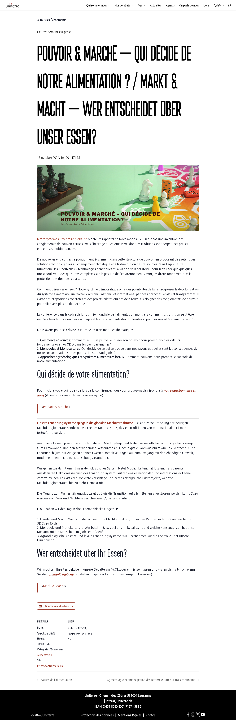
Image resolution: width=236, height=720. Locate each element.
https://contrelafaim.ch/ (50, 665)
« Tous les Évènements (51, 20)
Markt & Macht (53, 585)
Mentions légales (129, 715)
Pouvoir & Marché (56, 406)
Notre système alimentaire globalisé (62, 239)
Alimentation (44, 654)
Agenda (170, 5)
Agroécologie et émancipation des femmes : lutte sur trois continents (151, 679)
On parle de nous (189, 5)
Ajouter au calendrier (56, 606)
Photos (150, 715)
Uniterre (48, 715)
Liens (206, 5)
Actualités (156, 5)
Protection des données (97, 715)
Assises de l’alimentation (56, 679)
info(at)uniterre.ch (119, 700)
